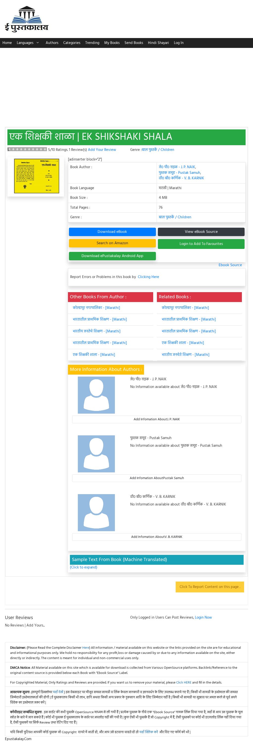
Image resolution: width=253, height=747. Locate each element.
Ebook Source (230, 265)
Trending (92, 43)
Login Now (203, 618)
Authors (52, 43)
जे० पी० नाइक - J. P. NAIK (177, 167)
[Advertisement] (126, 85)
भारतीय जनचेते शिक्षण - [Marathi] (186, 355)
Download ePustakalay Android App (112, 256)
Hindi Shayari (158, 43)
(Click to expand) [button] (83, 567)
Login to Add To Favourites (201, 244)
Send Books (134, 43)
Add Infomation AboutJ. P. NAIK (157, 419)
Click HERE (183, 683)
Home (7, 43)
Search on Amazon (112, 243)
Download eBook (112, 232)
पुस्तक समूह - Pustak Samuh (179, 173)
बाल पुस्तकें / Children (158, 150)
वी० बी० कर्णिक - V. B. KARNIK (181, 178)
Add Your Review (102, 150)
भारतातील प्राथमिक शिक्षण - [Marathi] (100, 320)
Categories (71, 43)
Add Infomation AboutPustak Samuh (157, 478)
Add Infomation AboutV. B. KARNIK (156, 537)
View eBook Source (201, 232)
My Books (112, 43)
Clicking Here (148, 277)
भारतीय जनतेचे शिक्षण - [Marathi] (97, 331)
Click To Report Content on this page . (210, 587)
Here (85, 648)
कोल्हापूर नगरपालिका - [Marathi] (96, 308)
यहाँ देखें (58, 692)
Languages (25, 43)
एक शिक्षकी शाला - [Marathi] (94, 355)
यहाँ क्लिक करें (148, 732)
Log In (179, 43)
